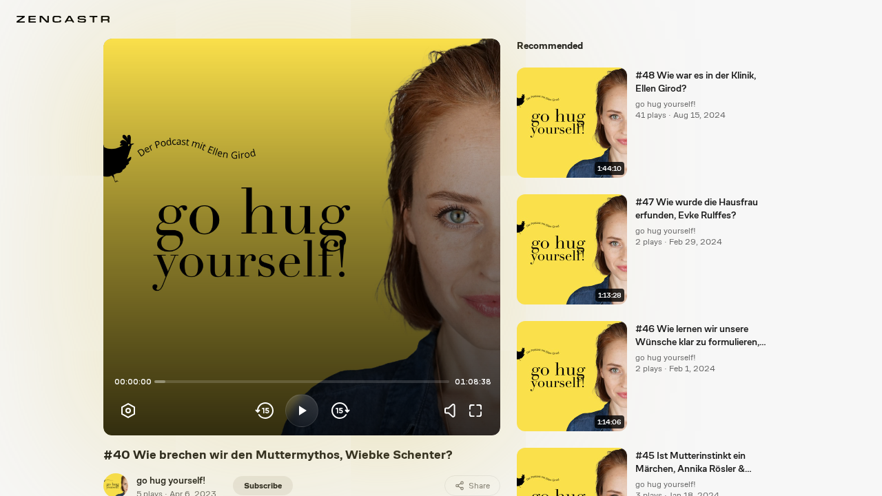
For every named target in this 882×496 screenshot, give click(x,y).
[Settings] (128, 411)
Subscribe (263, 485)
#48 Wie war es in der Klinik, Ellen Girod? (695, 82)
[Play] (301, 410)
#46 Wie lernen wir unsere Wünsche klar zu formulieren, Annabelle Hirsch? (697, 336)
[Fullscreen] (475, 411)
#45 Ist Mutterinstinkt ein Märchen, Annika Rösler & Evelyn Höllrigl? (690, 463)
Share (479, 485)
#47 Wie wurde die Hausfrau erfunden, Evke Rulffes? (696, 208)
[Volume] (453, 411)
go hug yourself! (170, 480)
